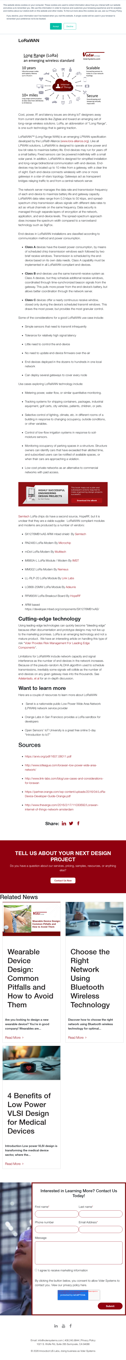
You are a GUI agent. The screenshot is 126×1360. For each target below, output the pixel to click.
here (83, 1285)
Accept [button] (56, 26)
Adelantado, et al (28, 678)
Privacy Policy (88, 1340)
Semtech (24, 516)
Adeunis (71, 587)
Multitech (60, 551)
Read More (13, 1037)
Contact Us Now (63, 880)
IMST (75, 560)
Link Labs (68, 578)
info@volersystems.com (50, 1340)
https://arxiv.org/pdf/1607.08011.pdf (48, 756)
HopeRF (75, 596)
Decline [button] (69, 26)
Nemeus (63, 569)
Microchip (65, 543)
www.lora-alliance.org (74, 141)
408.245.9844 (72, 1340)
